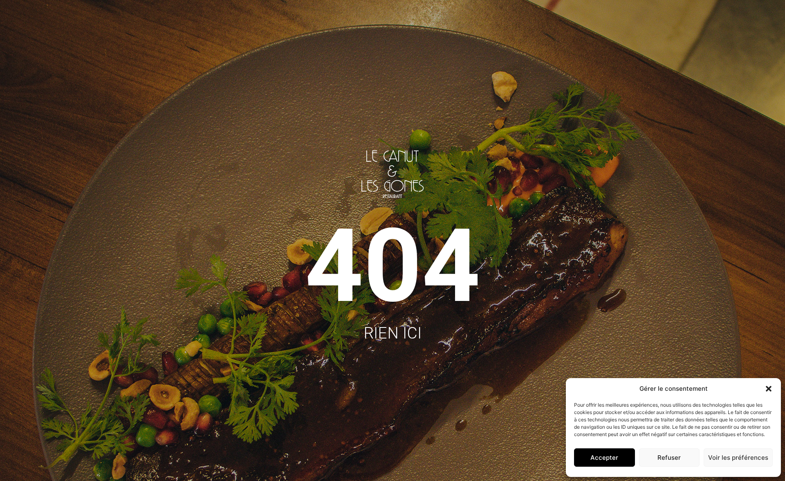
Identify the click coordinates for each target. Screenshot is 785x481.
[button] (769, 389)
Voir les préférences (738, 457)
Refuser (669, 457)
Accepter (604, 457)
